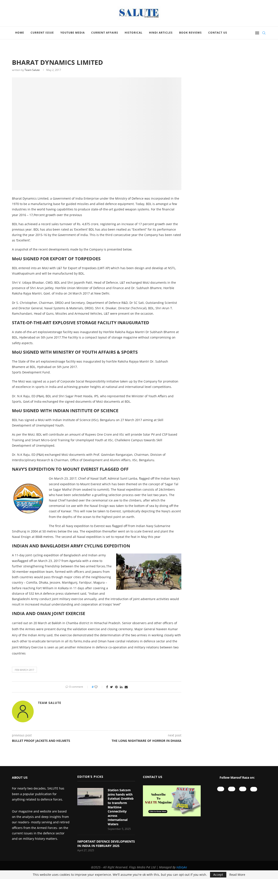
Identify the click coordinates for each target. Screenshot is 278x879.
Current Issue (42, 32)
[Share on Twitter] (111, 687)
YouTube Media (72, 32)
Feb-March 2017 (24, 669)
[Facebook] (242, 789)
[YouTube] (220, 789)
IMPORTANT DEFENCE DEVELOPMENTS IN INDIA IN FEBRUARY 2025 (106, 843)
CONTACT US (152, 777)
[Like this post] (98, 687)
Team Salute (32, 70)
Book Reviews (190, 32)
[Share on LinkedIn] (121, 687)
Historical (133, 32)
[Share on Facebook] (107, 687)
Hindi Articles (161, 32)
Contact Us (217, 32)
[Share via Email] (126, 687)
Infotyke (181, 867)
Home (19, 32)
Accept (218, 874)
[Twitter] (253, 789)
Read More (237, 874)
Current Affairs (104, 32)
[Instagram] (231, 789)
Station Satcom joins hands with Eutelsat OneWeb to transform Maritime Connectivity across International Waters (121, 807)
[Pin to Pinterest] (116, 687)
